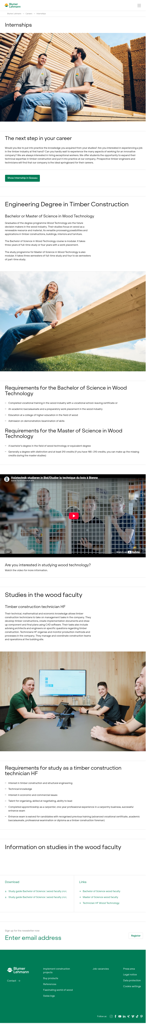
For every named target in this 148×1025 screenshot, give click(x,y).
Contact (11, 980)
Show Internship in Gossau (22, 178)
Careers (29, 14)
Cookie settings (132, 986)
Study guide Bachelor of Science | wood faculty (38, 891)
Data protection (132, 980)
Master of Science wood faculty (100, 897)
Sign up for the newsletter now (22, 930)
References (49, 984)
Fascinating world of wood (58, 989)
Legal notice (130, 974)
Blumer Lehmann (14, 14)
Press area (129, 968)
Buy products (50, 978)
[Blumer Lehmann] (18, 969)
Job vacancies (101, 968)
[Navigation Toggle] (139, 5)
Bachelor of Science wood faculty (101, 891)
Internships (41, 14)
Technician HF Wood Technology (101, 903)
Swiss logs (49, 995)
